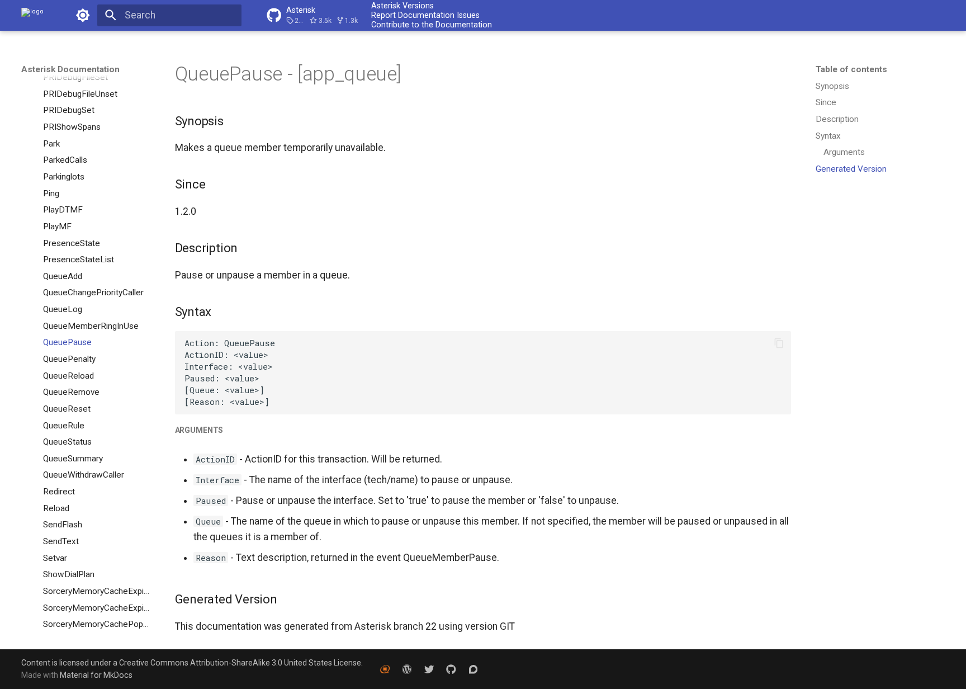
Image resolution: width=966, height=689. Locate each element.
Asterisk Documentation (70, 69)
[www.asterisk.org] (385, 668)
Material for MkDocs (96, 675)
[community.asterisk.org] (473, 668)
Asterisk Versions (402, 5)
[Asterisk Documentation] (32, 15)
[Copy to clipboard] (778, 343)
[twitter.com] (429, 668)
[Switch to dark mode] (82, 15)
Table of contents (851, 69)
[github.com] (451, 668)
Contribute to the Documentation (431, 24)
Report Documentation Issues (425, 15)
